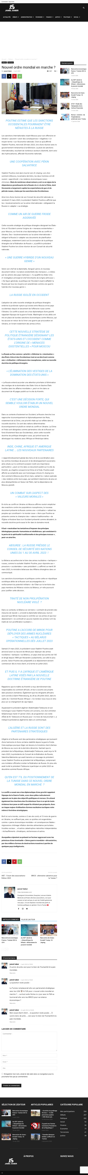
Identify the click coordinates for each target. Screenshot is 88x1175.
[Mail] (28, 908)
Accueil (4, 59)
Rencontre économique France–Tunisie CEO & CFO (10, 940)
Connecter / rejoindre (8, 1)
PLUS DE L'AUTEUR (28, 920)
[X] (9, 76)
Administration (26, 17)
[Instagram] (23, 908)
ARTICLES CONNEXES (11, 920)
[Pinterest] (14, 76)
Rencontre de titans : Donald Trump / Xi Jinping (47, 940)
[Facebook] (4, 76)
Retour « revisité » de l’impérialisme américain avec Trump (78, 117)
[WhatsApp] (19, 76)
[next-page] (6, 949)
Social (76, 17)
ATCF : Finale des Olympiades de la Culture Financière (77, 106)
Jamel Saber (8, 71)
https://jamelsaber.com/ (25, 892)
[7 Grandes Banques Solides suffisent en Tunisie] (35, 1137)
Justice (57, 17)
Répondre (12, 973)
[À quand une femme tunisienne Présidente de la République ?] (35, 1126)
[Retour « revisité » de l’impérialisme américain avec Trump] (64, 117)
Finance (49, 17)
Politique (66, 17)
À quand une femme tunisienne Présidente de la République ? (49, 1126)
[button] (83, 8)
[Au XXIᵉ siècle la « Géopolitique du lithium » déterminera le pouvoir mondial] (29, 930)
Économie (39, 17)
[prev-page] (3, 949)
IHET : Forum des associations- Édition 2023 (14, 877)
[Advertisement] (44, 39)
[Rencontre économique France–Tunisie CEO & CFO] (10, 930)
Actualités (7, 17)
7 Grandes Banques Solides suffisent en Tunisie (48, 1137)
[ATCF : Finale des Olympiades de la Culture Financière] (64, 106)
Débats (15, 17)
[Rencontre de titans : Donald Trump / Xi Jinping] (48, 930)
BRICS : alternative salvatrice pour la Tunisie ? (44, 877)
